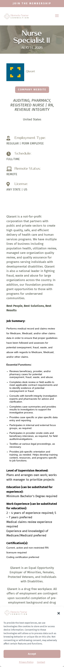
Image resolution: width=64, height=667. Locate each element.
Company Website (32, 89)
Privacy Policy (26, 662)
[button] (58, 613)
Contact (41, 662)
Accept (32, 653)
